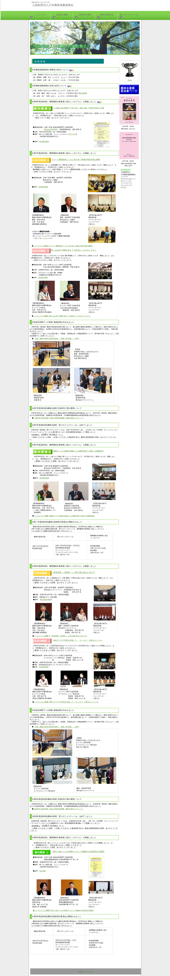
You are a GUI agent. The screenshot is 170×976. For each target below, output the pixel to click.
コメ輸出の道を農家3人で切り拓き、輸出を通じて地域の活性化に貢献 (78, 108)
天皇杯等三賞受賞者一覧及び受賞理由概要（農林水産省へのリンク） (58, 809)
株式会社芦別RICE (51, 129)
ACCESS (123, 187)
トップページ (39, 15)
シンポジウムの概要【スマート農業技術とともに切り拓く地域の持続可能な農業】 (63, 246)
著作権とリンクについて (85, 971)
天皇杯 (130, 80)
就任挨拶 (82, 93)
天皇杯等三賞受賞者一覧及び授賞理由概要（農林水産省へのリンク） (59, 418)
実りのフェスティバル (129, 15)
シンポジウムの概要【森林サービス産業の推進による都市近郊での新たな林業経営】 (64, 516)
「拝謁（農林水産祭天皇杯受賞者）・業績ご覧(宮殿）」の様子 (56, 338)
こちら (45, 238)
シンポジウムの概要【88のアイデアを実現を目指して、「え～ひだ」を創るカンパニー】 (66, 702)
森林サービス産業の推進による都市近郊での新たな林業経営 (78, 451)
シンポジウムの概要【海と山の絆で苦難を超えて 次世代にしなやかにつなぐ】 (61, 316)
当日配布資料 (44, 141)
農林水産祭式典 (106, 15)
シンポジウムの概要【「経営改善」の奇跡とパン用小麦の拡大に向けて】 (60, 636)
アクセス (73, 134)
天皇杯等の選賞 (84, 15)
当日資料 (42, 871)
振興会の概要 (62, 15)
